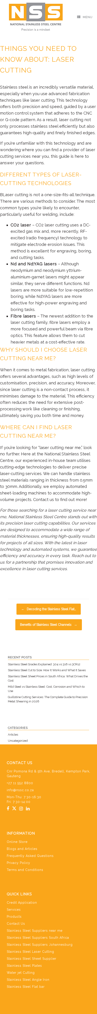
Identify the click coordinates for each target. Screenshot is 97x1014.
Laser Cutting (56, 583)
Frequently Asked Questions (30, 856)
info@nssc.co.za (20, 790)
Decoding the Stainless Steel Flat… (48, 609)
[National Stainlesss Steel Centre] (36, 17)
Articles (26, 583)
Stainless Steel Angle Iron (28, 979)
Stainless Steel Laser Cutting (30, 951)
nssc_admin (63, 36)
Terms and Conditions (25, 870)
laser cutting (71, 119)
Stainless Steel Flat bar (26, 986)
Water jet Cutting (21, 972)
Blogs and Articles (22, 849)
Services (14, 909)
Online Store (17, 842)
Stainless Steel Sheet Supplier (31, 958)
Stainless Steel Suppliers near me (34, 930)
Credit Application (22, 902)
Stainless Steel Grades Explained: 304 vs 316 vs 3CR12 (44, 664)
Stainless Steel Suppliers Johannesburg (40, 944)
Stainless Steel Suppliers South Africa (38, 937)
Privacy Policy (18, 863)
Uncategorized (18, 740)
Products (14, 916)
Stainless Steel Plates (24, 965)
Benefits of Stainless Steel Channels (48, 624)
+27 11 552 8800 (20, 783)
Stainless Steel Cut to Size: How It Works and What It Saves (47, 670)
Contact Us (16, 923)
